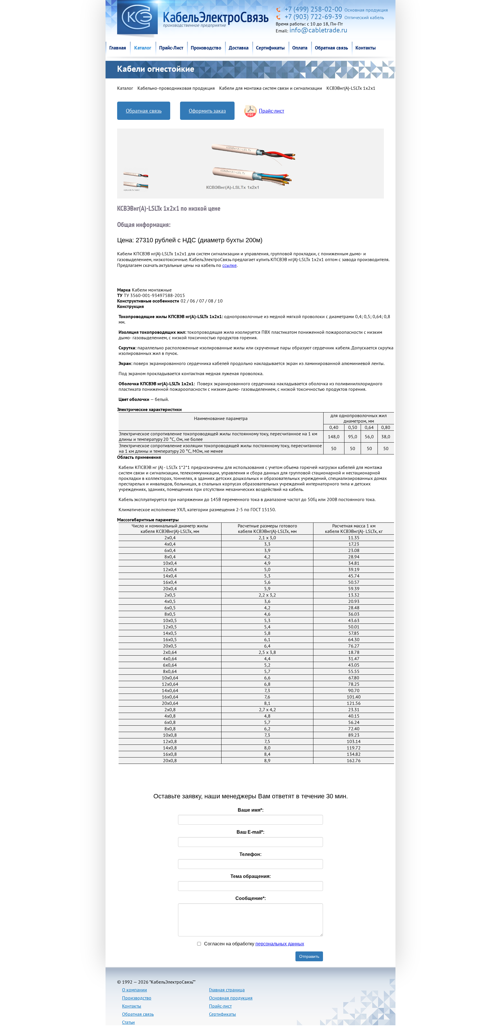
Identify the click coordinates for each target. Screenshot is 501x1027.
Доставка (238, 48)
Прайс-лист (271, 110)
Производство (206, 48)
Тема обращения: (250, 876)
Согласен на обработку (253, 943)
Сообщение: (250, 898)
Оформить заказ (207, 110)
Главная (117, 48)
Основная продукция (231, 998)
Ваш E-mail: (250, 832)
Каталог (142, 48)
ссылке (229, 265)
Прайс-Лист (171, 48)
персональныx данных (279, 943)
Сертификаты (270, 48)
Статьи (128, 1022)
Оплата (299, 48)
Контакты (365, 48)
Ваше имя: (251, 810)
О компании (134, 990)
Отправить (309, 956)
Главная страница (227, 990)
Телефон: (250, 854)
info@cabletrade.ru (318, 29)
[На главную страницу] (279, 9)
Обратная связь (331, 48)
